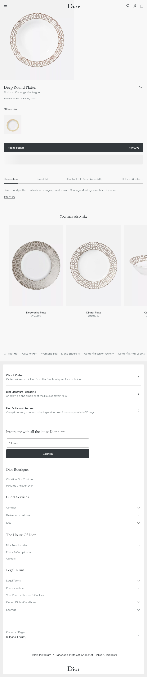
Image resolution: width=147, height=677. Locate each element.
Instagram (45, 654)
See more (9, 196)
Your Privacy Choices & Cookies (25, 595)
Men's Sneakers (70, 353)
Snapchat (87, 654)
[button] (37, 40)
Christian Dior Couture (19, 479)
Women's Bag (49, 353)
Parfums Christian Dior (19, 485)
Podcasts (111, 654)
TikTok (34, 654)
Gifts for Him (29, 353)
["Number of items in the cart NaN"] (141, 6)
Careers (11, 558)
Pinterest (74, 654)
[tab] (11, 179)
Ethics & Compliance (18, 552)
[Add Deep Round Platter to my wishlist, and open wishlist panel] (141, 87)
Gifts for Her (11, 353)
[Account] (134, 6)
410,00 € (73, 147)
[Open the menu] (6, 6)
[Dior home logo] (73, 6)
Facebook (62, 654)
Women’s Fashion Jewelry (98, 353)
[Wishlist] (128, 6)
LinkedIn (100, 654)
